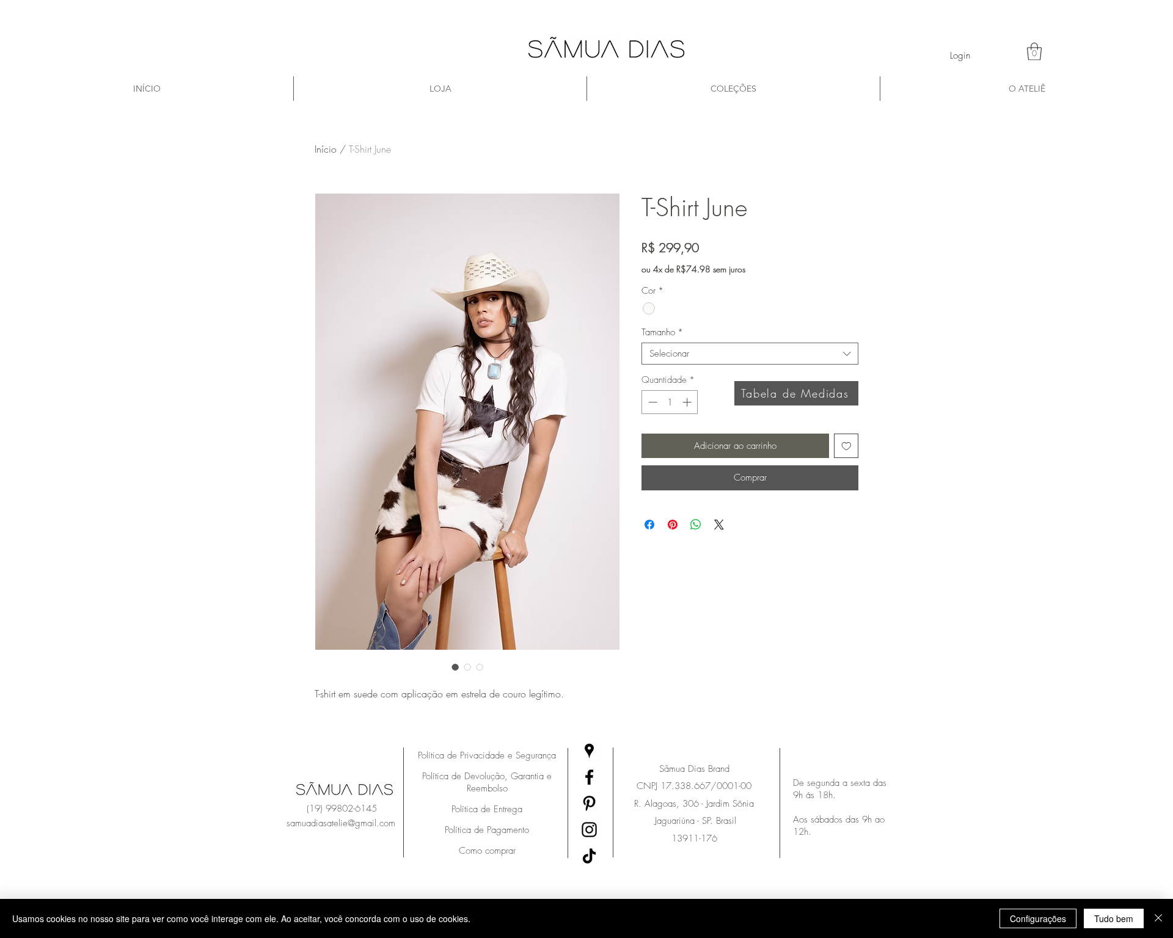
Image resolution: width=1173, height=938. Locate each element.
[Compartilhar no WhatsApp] (696, 524)
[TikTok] (589, 856)
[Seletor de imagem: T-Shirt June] (455, 667)
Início (326, 149)
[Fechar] (1158, 918)
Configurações (1038, 918)
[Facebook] (589, 777)
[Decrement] (651, 402)
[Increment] (688, 402)
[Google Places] (589, 751)
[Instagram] (589, 830)
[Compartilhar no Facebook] (649, 524)
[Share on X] (719, 524)
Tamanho (662, 332)
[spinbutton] (670, 402)
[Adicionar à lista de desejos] (846, 446)
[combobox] (749, 354)
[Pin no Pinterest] (672, 524)
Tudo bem (1113, 918)
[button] (1034, 51)
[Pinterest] (589, 803)
